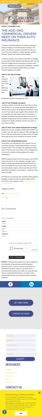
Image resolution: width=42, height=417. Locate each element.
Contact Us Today (21, 314)
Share (3, 197)
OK (21, 413)
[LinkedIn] (31, 284)
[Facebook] (10, 284)
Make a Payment (23, 10)
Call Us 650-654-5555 (10, 2)
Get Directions (21, 303)
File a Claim (28, 6)
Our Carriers (10, 376)
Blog (7, 379)
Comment (5, 234)
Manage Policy (14, 6)
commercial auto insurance (12, 193)
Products (9, 370)
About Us (13, 373)
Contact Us (9, 382)
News (8, 373)
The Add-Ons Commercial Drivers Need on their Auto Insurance (19, 35)
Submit (20, 359)
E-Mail (4, 226)
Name (4, 221)
